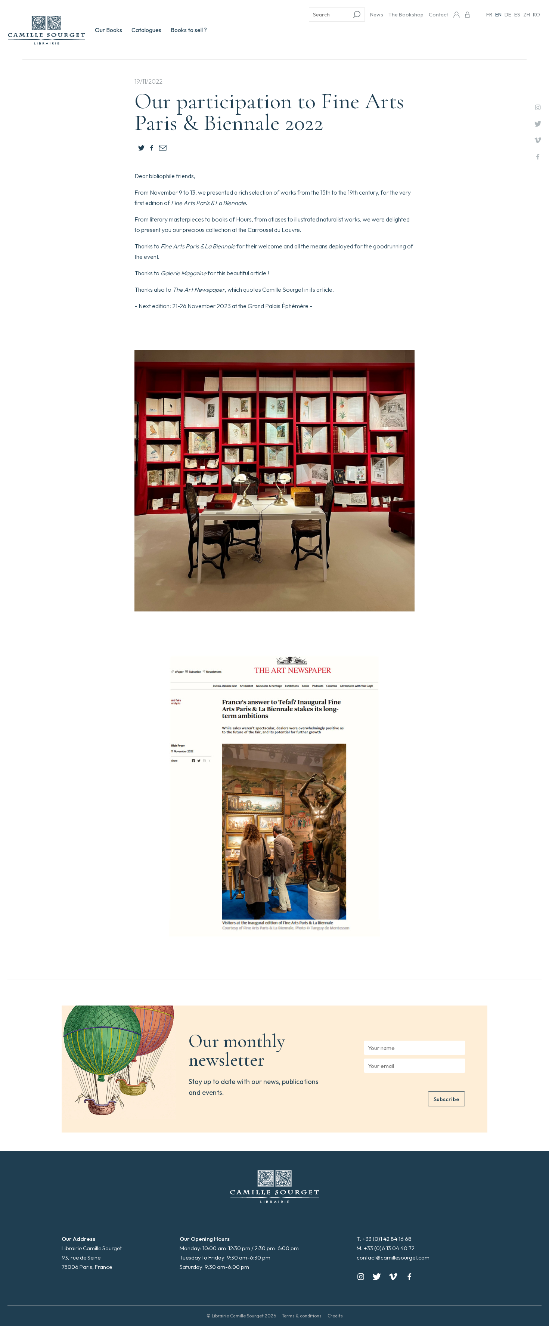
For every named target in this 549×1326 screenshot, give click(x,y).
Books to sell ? (189, 30)
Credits (335, 1316)
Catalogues (146, 30)
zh (526, 14)
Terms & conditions (302, 1316)
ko (536, 14)
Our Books (108, 30)
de (508, 14)
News (376, 14)
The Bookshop (406, 14)
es (517, 14)
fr (489, 14)
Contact (438, 14)
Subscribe (446, 1099)
